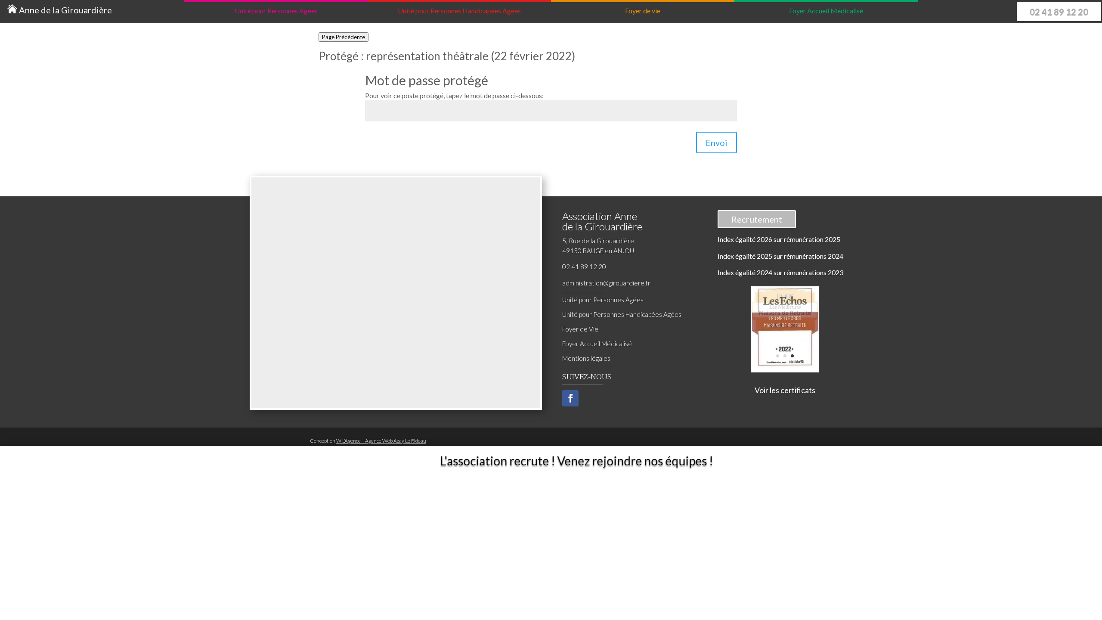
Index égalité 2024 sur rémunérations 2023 (780, 272)
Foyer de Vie (580, 329)
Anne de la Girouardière (64, 10)
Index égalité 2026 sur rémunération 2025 (779, 239)
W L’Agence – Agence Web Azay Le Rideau (381, 440)
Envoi (716, 142)
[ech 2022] (785, 364)
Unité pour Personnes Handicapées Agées (621, 314)
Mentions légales (586, 358)
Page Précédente (343, 37)
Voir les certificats (785, 390)
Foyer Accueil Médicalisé (597, 343)
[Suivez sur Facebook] (570, 398)
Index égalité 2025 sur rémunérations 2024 (780, 256)
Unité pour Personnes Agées (603, 300)
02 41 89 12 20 (1059, 11)
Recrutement (756, 219)
